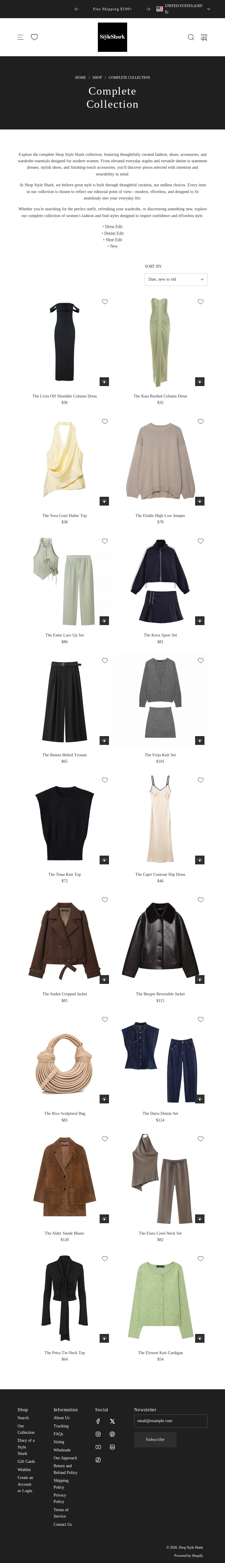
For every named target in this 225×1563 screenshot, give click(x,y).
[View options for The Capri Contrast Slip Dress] (199, 860)
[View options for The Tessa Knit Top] (104, 860)
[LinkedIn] (112, 1447)
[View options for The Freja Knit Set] (199, 740)
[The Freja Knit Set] (160, 700)
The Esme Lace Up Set (64, 635)
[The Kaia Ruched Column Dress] (160, 342)
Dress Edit (113, 226)
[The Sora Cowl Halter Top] (65, 461)
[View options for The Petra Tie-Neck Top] (104, 1338)
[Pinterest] (112, 1434)
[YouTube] (98, 1447)
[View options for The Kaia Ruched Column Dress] (199, 381)
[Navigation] (20, 37)
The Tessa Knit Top (64, 874)
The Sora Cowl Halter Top (64, 515)
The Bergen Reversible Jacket (160, 994)
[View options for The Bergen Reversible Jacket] (199, 979)
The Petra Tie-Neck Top (65, 1353)
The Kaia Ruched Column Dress (160, 396)
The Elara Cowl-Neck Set (160, 1233)
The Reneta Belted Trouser (64, 755)
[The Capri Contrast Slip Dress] (160, 820)
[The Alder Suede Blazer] (65, 1179)
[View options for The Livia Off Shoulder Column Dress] (104, 381)
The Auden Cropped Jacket (64, 994)
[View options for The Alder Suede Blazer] (104, 1218)
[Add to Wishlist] (105, 302)
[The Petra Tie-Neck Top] (65, 1299)
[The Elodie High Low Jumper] (160, 461)
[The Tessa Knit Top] (65, 820)
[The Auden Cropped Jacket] (65, 940)
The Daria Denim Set (160, 1113)
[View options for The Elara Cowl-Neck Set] (199, 1218)
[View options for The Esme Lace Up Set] (104, 620)
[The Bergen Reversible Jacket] (160, 940)
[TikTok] (98, 1459)
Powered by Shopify (188, 1556)
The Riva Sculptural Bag (64, 1113)
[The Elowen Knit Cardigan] (160, 1299)
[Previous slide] (76, 9)
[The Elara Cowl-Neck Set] (160, 1179)
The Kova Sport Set (160, 635)
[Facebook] (98, 1421)
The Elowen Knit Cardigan (160, 1353)
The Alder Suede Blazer (64, 1233)
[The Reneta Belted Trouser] (65, 700)
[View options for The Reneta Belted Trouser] (104, 740)
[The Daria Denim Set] (160, 1059)
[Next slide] (148, 9)
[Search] (191, 37)
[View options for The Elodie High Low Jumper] (199, 501)
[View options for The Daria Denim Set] (199, 1099)
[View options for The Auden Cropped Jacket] (104, 979)
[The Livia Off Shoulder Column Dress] (65, 342)
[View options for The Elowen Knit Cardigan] (199, 1338)
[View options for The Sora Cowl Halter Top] (104, 501)
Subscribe (155, 1439)
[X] (112, 1421)
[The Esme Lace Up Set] (65, 581)
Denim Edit (114, 233)
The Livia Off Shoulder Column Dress (65, 396)
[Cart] (203, 37)
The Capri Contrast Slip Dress (160, 874)
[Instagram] (98, 1434)
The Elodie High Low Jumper (160, 515)
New (114, 246)
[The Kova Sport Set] (160, 581)
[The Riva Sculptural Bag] (65, 1059)
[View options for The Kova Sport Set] (199, 620)
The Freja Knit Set (160, 755)
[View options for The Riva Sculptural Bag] (104, 1099)
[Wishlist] (34, 37)
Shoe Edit (114, 240)
